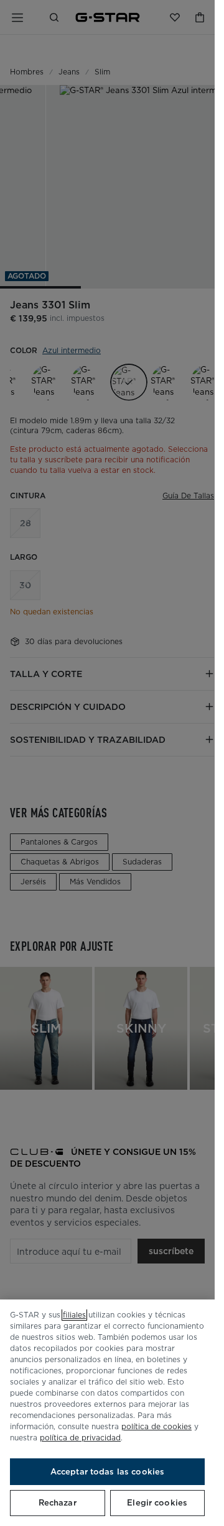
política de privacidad (80, 1437)
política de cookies (156, 1426)
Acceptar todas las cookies (107, 1471)
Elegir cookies (157, 1502)
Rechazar (58, 1502)
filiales (74, 1314)
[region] (107, 1412)
